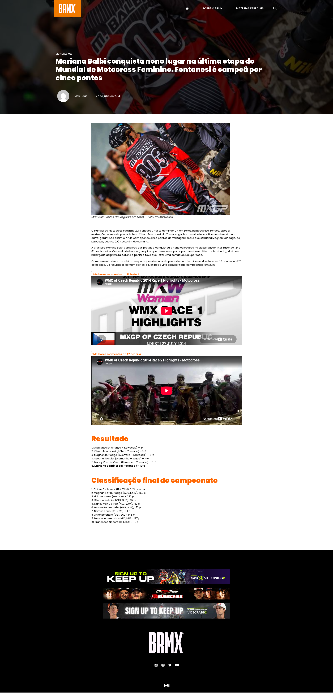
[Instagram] (163, 665)
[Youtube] (177, 665)
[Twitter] (170, 665)
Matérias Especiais (250, 8)
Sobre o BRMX (212, 8)
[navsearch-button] (274, 8)
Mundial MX (64, 54)
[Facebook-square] (156, 665)
